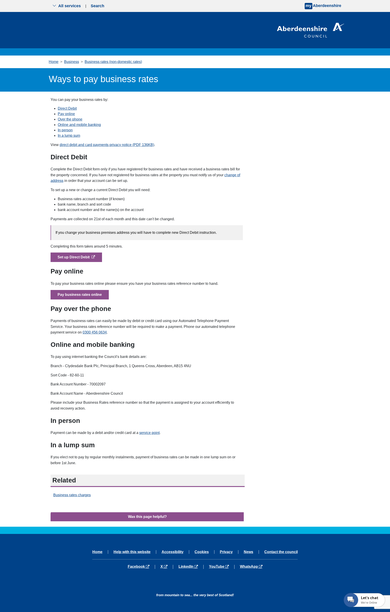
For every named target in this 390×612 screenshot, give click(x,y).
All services (69, 6)
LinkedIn (190, 566)
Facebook (141, 566)
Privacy (226, 552)
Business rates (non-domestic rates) (113, 62)
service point (149, 433)
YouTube (221, 566)
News (248, 552)
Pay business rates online (80, 295)
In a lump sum (69, 135)
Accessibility (172, 552)
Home (53, 62)
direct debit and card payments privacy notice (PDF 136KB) (107, 145)
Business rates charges (72, 495)
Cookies (202, 552)
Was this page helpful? (147, 517)
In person (65, 130)
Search (97, 6)
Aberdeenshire (323, 5)
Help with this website (132, 552)
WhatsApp (251, 566)
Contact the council (281, 552)
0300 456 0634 (95, 332)
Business (71, 62)
